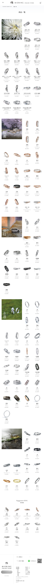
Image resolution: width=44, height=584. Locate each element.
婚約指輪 (17, 567)
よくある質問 (27, 572)
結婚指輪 (17, 568)
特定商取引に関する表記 (20, 580)
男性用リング (27, 567)
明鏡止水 (18, 572)
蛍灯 (18, 571)
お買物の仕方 (27, 574)
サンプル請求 (27, 571)
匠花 (18, 569)
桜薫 (18, 574)
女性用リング (27, 568)
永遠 (18, 575)
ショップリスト (18, 578)
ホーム (17, 582)
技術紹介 (26, 569)
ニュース (17, 579)
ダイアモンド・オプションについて (22, 576)
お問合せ (20, 557)
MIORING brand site (6, 572)
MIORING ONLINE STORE (7, 6)
